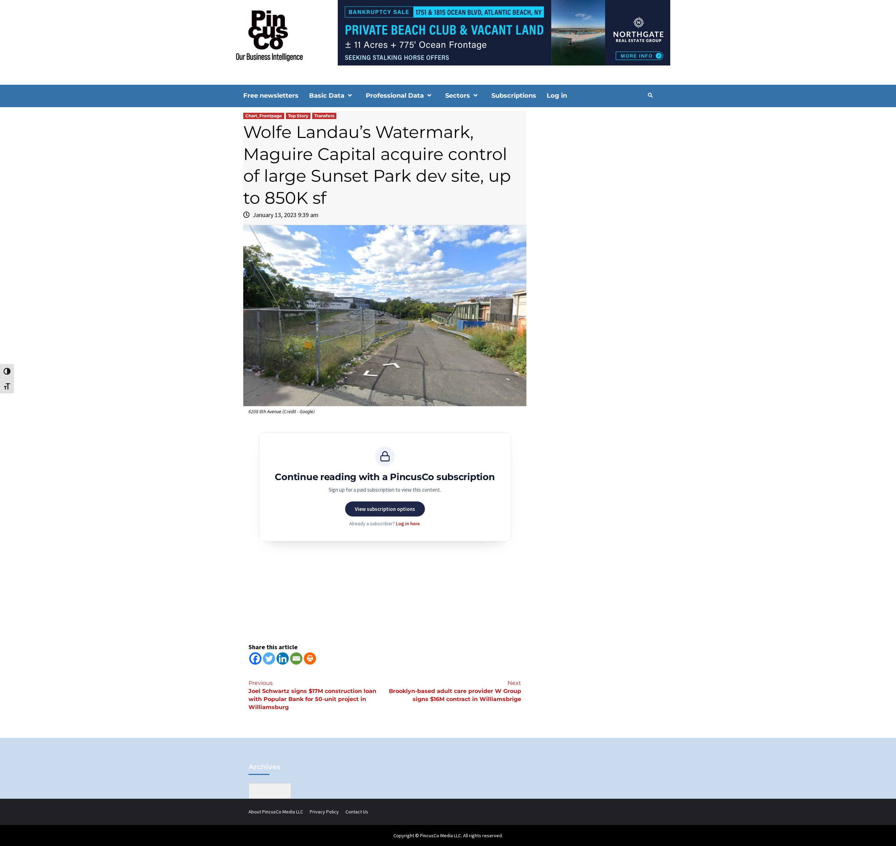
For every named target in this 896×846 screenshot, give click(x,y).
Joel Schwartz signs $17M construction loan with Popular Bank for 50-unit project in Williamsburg (312, 695)
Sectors (457, 95)
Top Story (298, 115)
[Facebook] (255, 658)
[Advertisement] (593, 170)
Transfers (324, 115)
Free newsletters (271, 95)
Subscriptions (513, 95)
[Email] (296, 658)
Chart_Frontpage (263, 115)
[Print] (310, 658)
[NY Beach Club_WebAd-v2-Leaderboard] (448, 32)
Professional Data (395, 95)
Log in (557, 95)
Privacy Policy (324, 812)
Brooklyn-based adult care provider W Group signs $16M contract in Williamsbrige (455, 691)
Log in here (408, 523)
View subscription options (385, 509)
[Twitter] (269, 658)
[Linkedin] (282, 658)
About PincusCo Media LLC (275, 812)
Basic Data (326, 95)
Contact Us (356, 812)
